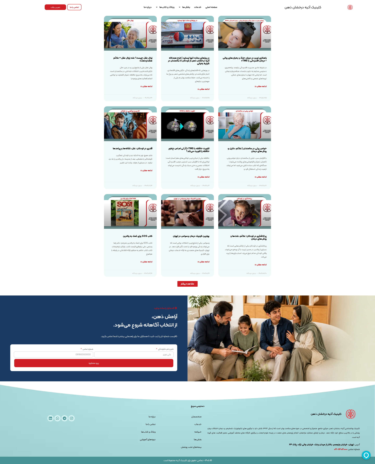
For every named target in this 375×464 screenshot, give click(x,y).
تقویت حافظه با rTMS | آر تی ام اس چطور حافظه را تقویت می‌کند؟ (188, 149)
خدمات (197, 7)
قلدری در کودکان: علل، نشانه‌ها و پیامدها (132, 148)
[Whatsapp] (57, 418)
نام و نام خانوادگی (166, 349)
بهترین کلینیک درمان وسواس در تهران (191, 236)
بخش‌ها (186, 7)
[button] (187, 284)
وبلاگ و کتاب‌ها (166, 7)
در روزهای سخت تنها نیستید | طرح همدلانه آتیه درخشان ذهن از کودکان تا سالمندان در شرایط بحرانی (188, 60)
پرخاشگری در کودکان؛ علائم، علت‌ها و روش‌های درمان (248, 237)
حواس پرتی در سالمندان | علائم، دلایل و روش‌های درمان (247, 149)
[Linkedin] (50, 418)
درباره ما (148, 7)
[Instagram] (71, 418)
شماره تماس (87, 349)
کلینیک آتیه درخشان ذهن (302, 7)
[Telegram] (64, 418)
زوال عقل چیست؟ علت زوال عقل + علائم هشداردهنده (132, 59)
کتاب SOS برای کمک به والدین (137, 236)
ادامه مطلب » (261, 86)
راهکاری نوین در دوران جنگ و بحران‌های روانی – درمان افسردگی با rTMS (245, 59)
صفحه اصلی (211, 7)
